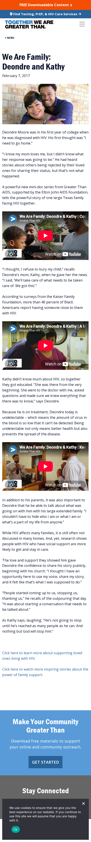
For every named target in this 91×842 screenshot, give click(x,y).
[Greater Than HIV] (29, 24)
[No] (83, 803)
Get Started (45, 762)
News (10, 38)
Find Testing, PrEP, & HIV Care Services (45, 14)
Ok (16, 829)
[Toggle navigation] (82, 24)
